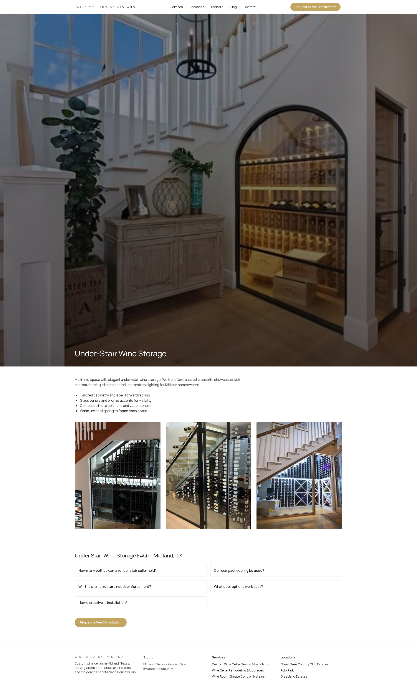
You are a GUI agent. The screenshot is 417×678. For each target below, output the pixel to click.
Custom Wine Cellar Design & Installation (241, 664)
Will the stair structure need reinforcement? (114, 586)
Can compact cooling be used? (239, 570)
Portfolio (217, 7)
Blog (233, 7)
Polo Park (287, 670)
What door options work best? (238, 586)
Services (176, 7)
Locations (197, 7)
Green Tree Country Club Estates (305, 664)
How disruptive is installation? (102, 602)
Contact (250, 7)
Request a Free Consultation (315, 7)
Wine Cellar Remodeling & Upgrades (238, 670)
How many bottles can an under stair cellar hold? (117, 570)
